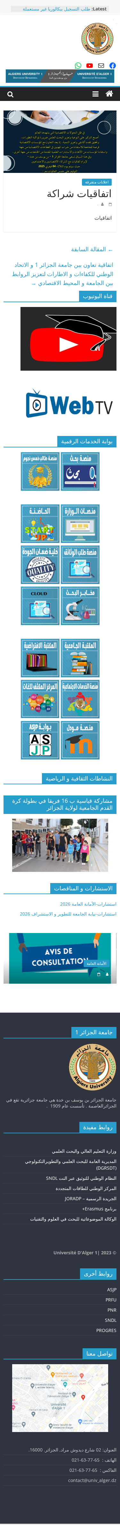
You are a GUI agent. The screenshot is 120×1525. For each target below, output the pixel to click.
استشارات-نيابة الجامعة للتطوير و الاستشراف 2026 (68, 914)
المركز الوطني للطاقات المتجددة (86, 1188)
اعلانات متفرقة (96, 182)
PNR (112, 1310)
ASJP (111, 1289)
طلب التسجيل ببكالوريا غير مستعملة (56, 9)
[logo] (92, 1046)
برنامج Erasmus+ (99, 1209)
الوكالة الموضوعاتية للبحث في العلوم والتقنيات (73, 1219)
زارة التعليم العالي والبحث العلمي (83, 1151)
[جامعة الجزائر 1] (109, 94)
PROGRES (106, 1330)
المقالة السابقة (92, 249)
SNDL (110, 1320)
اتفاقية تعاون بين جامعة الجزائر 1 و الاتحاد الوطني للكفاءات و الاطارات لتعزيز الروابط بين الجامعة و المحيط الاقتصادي (62, 274)
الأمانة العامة (96, 963)
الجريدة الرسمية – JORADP (90, 1198)
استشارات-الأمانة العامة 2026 (88, 904)
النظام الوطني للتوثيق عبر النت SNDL (81, 1178)
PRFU (111, 1300)
